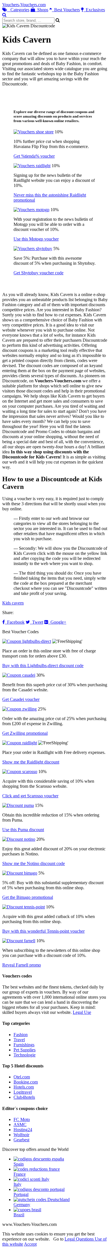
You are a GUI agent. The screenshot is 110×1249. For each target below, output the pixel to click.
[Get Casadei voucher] (18, 675)
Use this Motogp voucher (36, 239)
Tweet (36, 622)
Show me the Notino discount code (33, 863)
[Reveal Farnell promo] (18, 940)
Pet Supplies (25, 1049)
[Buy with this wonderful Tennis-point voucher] (23, 906)
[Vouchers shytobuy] (33, 248)
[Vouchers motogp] (31, 209)
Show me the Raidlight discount (30, 762)
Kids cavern (13, 603)
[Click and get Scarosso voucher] (19, 771)
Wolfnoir (21, 1134)
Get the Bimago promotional (27, 897)
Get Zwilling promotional (25, 733)
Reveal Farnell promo (21, 965)
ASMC (20, 1124)
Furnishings (24, 1044)
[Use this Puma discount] (18, 805)
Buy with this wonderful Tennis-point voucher (43, 931)
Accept (30, 1244)
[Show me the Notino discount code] (18, 839)
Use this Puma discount (23, 829)
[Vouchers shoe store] (34, 131)
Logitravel (23, 1092)
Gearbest (21, 1139)
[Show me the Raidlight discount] (19, 742)
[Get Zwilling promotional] (19, 709)
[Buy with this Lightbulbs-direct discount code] (26, 641)
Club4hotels (24, 1097)
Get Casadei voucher (20, 699)
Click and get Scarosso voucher (30, 795)
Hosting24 (23, 1129)
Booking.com (26, 1082)
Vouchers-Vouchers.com (24, 4)
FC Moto (22, 1119)
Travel (19, 1039)
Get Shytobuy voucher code (38, 272)
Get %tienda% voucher (34, 156)
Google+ (57, 622)
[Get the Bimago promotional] (19, 873)
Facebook (15, 622)
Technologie (25, 1054)
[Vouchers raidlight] (32, 165)
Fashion (21, 1034)
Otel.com (22, 1076)
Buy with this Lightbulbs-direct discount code (42, 665)
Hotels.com (24, 1087)
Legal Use (82, 1012)
